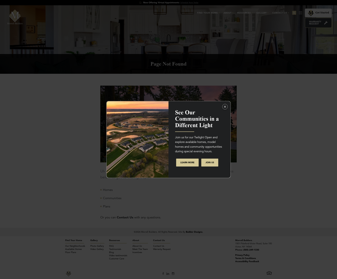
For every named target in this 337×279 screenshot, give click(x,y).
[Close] (225, 106)
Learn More (187, 162)
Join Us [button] (209, 162)
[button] (209, 163)
